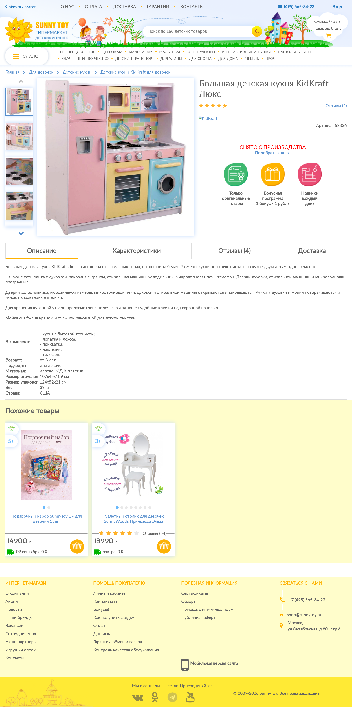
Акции (11, 601)
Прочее (272, 59)
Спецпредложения (77, 52)
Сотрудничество (21, 634)
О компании (17, 593)
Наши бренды (19, 617)
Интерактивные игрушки (246, 52)
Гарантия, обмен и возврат (118, 642)
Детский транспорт (134, 59)
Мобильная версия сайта (214, 663)
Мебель (252, 59)
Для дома (228, 59)
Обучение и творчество (85, 59)
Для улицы (171, 59)
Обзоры (189, 601)
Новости (13, 609)
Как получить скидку (113, 617)
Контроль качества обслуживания (126, 650)
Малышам (169, 52)
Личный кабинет (109, 593)
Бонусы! (101, 609)
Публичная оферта (199, 617)
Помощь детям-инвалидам (207, 609)
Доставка (124, 7)
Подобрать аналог (272, 153)
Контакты (192, 7)
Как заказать (105, 601)
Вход (337, 7)
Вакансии (14, 626)
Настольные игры (295, 52)
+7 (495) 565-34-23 (307, 600)
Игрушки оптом (20, 650)
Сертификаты (194, 593)
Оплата (93, 7)
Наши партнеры (21, 642)
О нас (67, 7)
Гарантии (158, 7)
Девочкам (112, 52)
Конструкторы (201, 52)
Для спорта (200, 59)
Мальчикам (141, 52)
